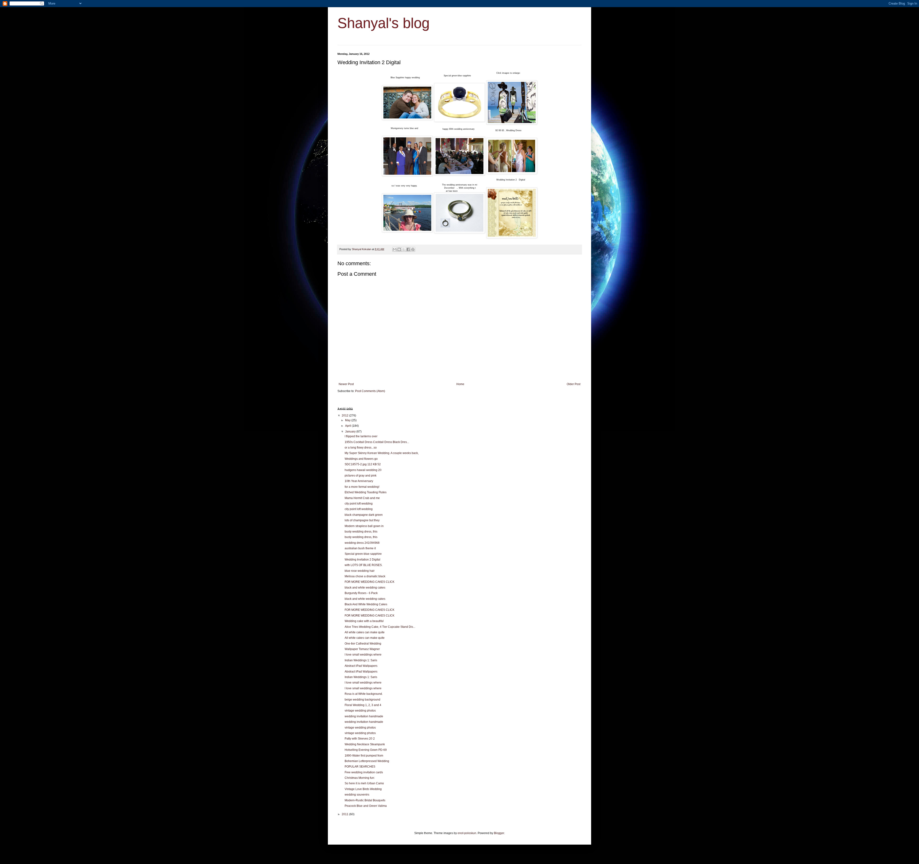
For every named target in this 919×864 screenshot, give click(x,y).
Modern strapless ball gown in (364, 526)
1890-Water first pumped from (364, 755)
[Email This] (394, 249)
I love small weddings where (363, 654)
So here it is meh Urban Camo (364, 783)
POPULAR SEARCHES (360, 766)
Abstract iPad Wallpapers (361, 666)
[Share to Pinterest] (412, 249)
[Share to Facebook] (408, 249)
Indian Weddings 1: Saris (361, 660)
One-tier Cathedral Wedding (363, 643)
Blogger (499, 833)
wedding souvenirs (357, 794)
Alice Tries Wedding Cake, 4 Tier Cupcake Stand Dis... (380, 626)
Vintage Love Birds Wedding (363, 789)
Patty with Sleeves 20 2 (360, 738)
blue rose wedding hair (360, 570)
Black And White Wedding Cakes (366, 604)
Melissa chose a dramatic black (365, 576)
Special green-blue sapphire (363, 553)
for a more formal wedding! (362, 486)
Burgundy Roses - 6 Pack (361, 593)
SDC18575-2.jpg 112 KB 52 (363, 464)
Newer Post (346, 384)
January (350, 431)
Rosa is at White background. (364, 694)
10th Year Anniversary (359, 481)
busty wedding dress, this (361, 531)
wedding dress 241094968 (362, 542)
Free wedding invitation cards (364, 772)
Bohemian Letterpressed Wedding (367, 761)
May (348, 420)
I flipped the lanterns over (361, 436)
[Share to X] (403, 249)
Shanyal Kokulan (362, 249)
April (348, 425)
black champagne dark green (364, 514)
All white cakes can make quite (365, 632)
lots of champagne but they (362, 520)
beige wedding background (362, 699)
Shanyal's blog (383, 23)
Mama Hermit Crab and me (362, 498)
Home (460, 384)
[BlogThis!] (399, 249)
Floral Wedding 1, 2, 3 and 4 (363, 705)
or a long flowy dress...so (361, 447)
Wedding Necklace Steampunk (365, 744)
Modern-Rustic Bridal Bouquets (365, 800)
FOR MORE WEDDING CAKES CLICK (369, 581)
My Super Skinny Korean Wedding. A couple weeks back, (382, 453)
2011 (345, 814)
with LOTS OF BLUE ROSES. (363, 565)
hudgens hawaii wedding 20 (363, 470)
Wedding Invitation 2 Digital (362, 559)
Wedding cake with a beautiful (364, 621)
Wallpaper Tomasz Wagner (362, 649)
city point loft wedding (359, 503)
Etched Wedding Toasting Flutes (366, 492)
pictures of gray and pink (360, 475)
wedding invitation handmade (364, 716)
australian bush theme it (360, 548)
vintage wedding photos (360, 710)
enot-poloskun (467, 833)
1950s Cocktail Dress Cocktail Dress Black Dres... (377, 442)
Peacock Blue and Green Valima (366, 806)
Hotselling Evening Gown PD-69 (366, 750)
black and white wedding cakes (365, 587)
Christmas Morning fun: (360, 778)
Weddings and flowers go (361, 458)
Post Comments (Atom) (370, 391)
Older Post (573, 384)
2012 (345, 415)
